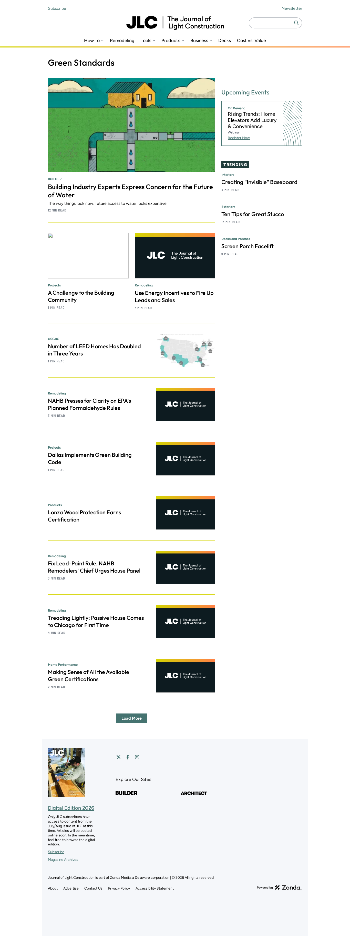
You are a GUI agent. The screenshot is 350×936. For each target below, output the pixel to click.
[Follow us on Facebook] (128, 757)
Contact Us (93, 888)
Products (170, 40)
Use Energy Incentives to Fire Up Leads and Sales (174, 296)
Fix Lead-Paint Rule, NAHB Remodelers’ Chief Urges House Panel (94, 567)
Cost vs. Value (251, 40)
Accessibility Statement (155, 888)
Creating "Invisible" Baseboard (259, 182)
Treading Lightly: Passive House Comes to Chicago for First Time (96, 621)
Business (199, 40)
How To (92, 40)
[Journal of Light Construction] (175, 23)
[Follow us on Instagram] (137, 757)
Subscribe (57, 8)
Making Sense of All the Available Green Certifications (88, 675)
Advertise (71, 888)
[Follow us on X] (119, 757)
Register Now (239, 138)
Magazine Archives (63, 859)
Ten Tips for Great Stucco (252, 214)
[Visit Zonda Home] (279, 887)
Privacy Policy (119, 888)
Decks (224, 40)
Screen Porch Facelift (247, 246)
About (53, 888)
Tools (146, 40)
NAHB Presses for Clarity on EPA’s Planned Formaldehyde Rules (89, 404)
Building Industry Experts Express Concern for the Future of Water (130, 190)
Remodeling (122, 40)
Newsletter (292, 8)
